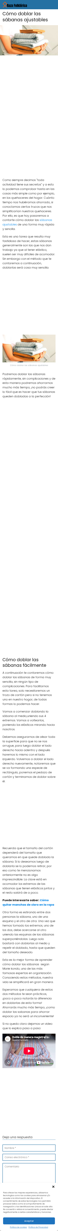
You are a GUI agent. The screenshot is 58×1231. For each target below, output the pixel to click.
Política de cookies (18, 1227)
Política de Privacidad (38, 1227)
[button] (53, 1186)
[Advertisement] (29, 88)
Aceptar (29, 1221)
